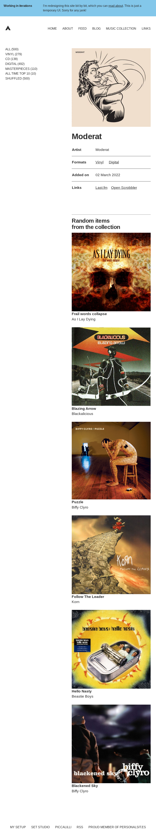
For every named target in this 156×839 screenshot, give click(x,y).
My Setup (18, 827)
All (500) (11, 49)
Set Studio (40, 827)
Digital (114, 162)
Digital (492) (15, 64)
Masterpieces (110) (21, 69)
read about (115, 5)
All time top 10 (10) (20, 74)
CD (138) (11, 59)
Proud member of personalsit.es (117, 827)
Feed (82, 29)
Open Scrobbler (124, 188)
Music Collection (121, 29)
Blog (96, 29)
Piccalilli (63, 827)
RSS (80, 827)
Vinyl (99, 162)
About (67, 29)
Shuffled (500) (17, 78)
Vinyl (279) (13, 54)
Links (146, 29)
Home (52, 29)
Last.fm (101, 188)
